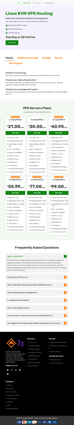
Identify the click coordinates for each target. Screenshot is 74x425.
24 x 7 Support (12, 392)
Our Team (10, 388)
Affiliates (10, 402)
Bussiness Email (55, 360)
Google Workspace (56, 363)
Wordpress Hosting (35, 352)
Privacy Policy (11, 398)
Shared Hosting (34, 349)
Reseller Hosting (34, 356)
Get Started (12, 42)
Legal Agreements (13, 395)
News (9, 405)
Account (37, 3)
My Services (33, 342)
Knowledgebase (12, 408)
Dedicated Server (34, 362)
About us (10, 385)
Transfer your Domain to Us (58, 347)
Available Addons (34, 346)
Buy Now (15, 133)
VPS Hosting (33, 359)
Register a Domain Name (58, 342)
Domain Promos (55, 351)
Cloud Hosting (33, 366)
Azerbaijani (50, 3)
